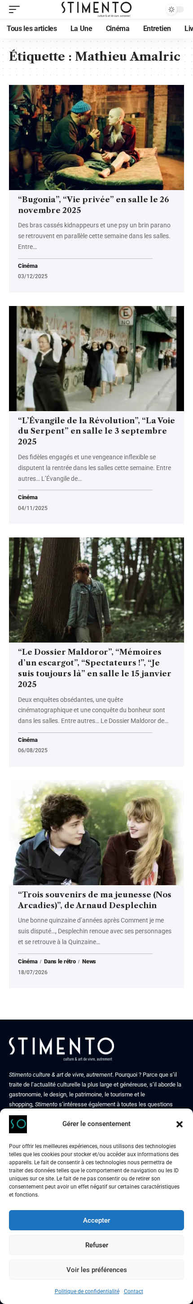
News (89, 961)
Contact (133, 1291)
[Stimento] (96, 9)
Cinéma (27, 266)
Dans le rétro (59, 961)
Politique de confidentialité (87, 1291)
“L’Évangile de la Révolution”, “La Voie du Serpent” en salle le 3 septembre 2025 (96, 431)
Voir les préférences (96, 1270)
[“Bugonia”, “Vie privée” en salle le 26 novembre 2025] (96, 137)
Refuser (96, 1245)
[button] (179, 1124)
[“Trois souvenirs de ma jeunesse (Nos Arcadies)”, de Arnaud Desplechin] (96, 832)
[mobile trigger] (16, 9)
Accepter (96, 1220)
